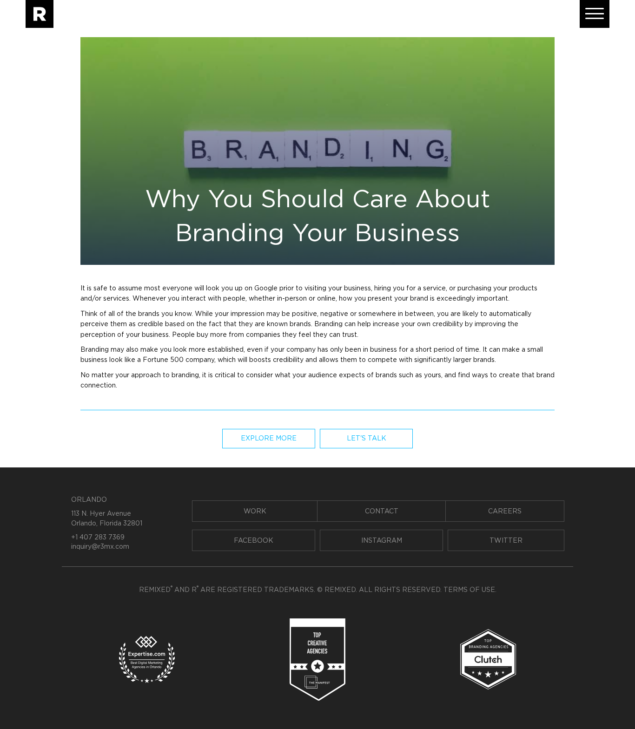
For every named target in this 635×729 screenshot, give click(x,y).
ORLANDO (89, 500)
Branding (328, 324)
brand (419, 299)
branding (185, 375)
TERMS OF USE (469, 590)
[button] (594, 14)
